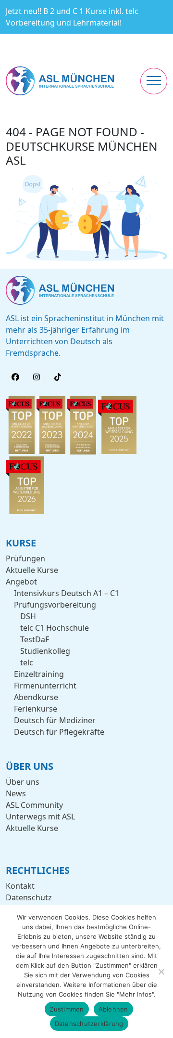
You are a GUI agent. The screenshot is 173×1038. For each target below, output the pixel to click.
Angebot (21, 581)
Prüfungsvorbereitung (55, 604)
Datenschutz (29, 897)
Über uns (22, 782)
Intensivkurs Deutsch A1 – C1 (66, 593)
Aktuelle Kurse (32, 570)
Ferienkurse (35, 708)
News (16, 793)
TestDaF (34, 639)
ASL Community (34, 805)
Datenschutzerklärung (89, 1023)
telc (26, 662)
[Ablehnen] (161, 971)
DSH (28, 616)
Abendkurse (36, 697)
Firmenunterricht (45, 685)
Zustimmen (66, 1009)
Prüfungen (25, 558)
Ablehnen (113, 1009)
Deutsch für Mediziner (55, 720)
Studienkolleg (45, 651)
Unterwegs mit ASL (40, 816)
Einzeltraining (39, 674)
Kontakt (20, 886)
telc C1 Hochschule (54, 628)
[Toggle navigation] (153, 81)
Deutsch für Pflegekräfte (59, 732)
